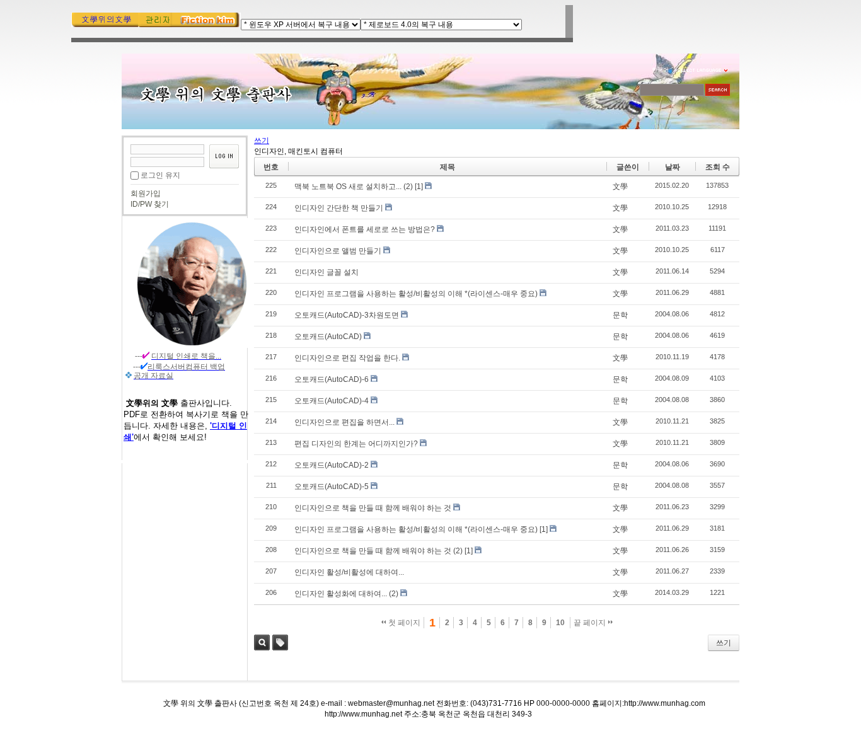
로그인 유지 (160, 175)
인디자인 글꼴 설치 (326, 272)
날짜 (672, 167)
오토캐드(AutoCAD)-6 (331, 379)
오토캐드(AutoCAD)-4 (331, 400)
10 (560, 622)
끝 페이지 (591, 622)
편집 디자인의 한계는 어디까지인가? (356, 443)
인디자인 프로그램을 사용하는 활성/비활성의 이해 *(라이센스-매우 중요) (416, 293)
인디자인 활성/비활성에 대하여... (349, 572)
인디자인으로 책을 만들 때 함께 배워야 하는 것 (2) (378, 550)
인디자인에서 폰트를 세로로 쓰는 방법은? (364, 229)
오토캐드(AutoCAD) (328, 336)
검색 (262, 642)
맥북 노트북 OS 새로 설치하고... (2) (353, 186)
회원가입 (145, 193)
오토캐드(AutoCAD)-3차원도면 (346, 315)
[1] (419, 186)
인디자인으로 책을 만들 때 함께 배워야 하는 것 (372, 508)
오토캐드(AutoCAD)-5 (331, 486)
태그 (280, 642)
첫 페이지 (403, 622)
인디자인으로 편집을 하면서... (344, 422)
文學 (620, 186)
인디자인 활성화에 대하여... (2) (346, 593)
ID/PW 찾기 (149, 204)
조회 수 (717, 167)
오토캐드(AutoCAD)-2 (331, 465)
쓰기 (723, 642)
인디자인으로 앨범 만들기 (337, 250)
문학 (620, 315)
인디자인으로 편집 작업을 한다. (347, 358)
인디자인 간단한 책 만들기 (338, 208)
